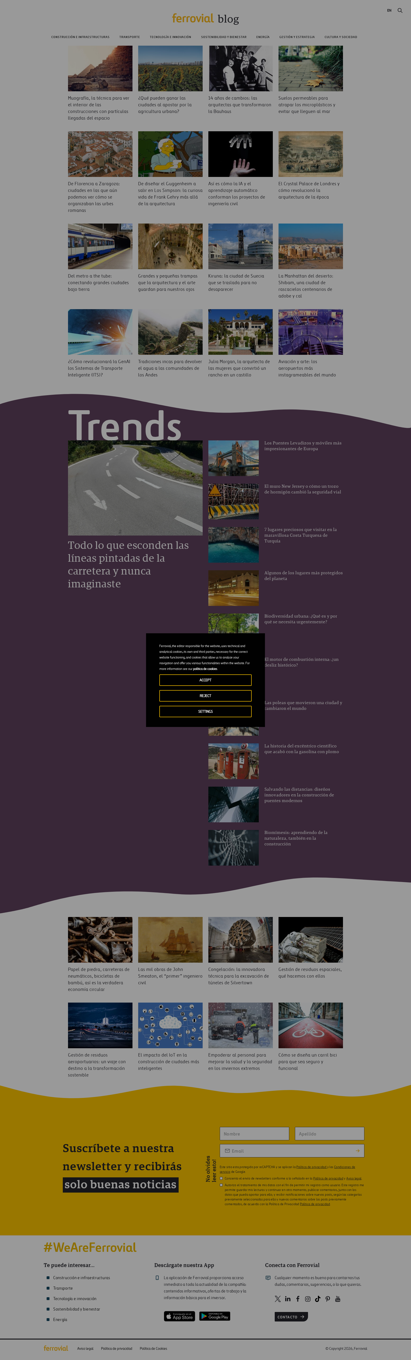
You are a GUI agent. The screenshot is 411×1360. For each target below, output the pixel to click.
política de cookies (205, 669)
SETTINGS (205, 712)
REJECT (205, 696)
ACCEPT (205, 680)
